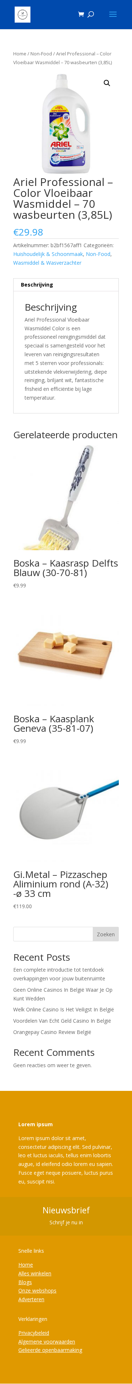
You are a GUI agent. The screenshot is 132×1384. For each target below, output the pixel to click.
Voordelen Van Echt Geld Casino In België (62, 1020)
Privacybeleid (33, 1332)
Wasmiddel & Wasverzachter (47, 262)
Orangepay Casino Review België (52, 1032)
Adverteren (31, 1299)
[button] (107, 83)
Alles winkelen (34, 1273)
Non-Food (41, 53)
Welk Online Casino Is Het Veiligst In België (63, 1009)
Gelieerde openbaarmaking (50, 1349)
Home (19, 53)
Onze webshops (37, 1290)
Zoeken (106, 934)
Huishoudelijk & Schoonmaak (48, 253)
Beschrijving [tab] (37, 284)
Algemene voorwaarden (46, 1341)
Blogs (25, 1282)
